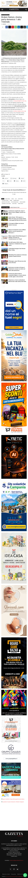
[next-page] (4, 286)
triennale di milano (5, 200)
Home (2, 12)
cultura (12, 198)
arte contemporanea (14, 201)
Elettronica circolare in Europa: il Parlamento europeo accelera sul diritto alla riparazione (16, 269)
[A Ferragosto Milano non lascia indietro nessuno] (4, 225)
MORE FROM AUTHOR (14, 207)
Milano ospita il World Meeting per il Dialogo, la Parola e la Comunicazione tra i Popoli (17, 237)
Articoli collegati (5, 207)
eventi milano (20, 198)
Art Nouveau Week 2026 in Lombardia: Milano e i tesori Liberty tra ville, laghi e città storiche (17, 275)
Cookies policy (14, 856)
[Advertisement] (14, 818)
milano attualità (22, 201)
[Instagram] (14, 869)
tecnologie (19, 876)
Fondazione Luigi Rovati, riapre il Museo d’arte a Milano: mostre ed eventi (16, 212)
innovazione (8, 876)
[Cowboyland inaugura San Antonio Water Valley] (4, 250)
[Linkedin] (18, 27)
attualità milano (16, 200)
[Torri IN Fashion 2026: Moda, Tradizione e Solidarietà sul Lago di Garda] (4, 244)
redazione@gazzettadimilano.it (16, 860)
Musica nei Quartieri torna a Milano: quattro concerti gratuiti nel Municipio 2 (17, 231)
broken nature (20, 203)
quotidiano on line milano (6, 203)
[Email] (21, 27)
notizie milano (7, 198)
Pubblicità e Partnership (21, 874)
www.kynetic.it (23, 876)
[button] (2, 9)
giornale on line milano (6, 201)
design (11, 200)
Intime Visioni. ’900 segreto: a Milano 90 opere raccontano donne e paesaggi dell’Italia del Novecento (17, 218)
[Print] (24, 27)
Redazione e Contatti (6, 874)
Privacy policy (13, 874)
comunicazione (13, 876)
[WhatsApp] (15, 27)
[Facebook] (6, 27)
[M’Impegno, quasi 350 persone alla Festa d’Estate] (4, 262)
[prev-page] (2, 286)
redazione (4, 24)
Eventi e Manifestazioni (9, 12)
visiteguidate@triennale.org (19, 100)
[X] (9, 27)
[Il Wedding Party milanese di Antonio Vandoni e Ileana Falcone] (4, 256)
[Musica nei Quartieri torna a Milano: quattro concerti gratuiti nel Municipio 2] (4, 231)
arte (16, 198)
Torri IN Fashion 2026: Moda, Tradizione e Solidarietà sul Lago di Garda (17, 244)
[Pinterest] (12, 27)
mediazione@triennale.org (19, 111)
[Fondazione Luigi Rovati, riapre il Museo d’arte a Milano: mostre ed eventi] (4, 212)
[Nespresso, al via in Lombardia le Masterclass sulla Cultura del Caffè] (4, 281)
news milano (14, 203)
